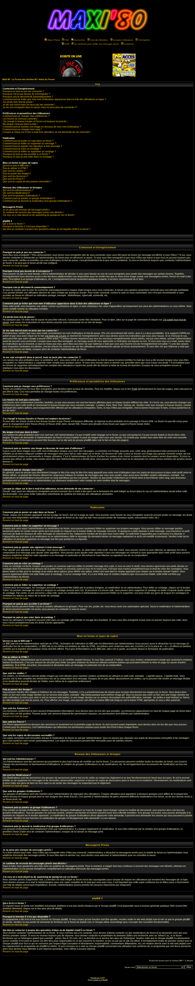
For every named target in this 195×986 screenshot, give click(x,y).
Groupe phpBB (108, 906)
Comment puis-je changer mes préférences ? (26, 116)
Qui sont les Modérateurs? (16, 193)
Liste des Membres (99, 40)
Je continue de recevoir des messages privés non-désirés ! (33, 212)
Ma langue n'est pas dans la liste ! (20, 124)
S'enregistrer (144, 40)
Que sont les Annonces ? (15, 176)
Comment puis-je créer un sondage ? (22, 148)
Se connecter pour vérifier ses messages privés (96, 44)
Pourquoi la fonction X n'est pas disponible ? (26, 226)
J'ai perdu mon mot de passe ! (18, 102)
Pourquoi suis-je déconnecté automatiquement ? (28, 96)
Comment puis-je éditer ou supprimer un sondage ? (29, 151)
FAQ (67, 40)
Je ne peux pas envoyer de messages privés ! (26, 209)
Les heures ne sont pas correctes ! (20, 118)
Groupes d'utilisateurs (123, 40)
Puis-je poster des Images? (17, 173)
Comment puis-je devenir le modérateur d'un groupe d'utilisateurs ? (37, 201)
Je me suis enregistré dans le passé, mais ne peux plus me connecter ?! (40, 107)
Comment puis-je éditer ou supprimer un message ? (29, 143)
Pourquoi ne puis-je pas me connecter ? (23, 91)
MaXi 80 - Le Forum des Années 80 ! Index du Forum (28, 79)
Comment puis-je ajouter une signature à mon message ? (32, 146)
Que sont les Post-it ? (14, 179)
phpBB (102, 978)
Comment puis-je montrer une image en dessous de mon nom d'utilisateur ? (42, 126)
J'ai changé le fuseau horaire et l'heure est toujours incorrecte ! (35, 121)
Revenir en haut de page (15, 265)
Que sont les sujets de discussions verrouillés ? (27, 181)
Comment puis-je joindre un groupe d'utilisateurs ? (29, 198)
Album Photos (53, 40)
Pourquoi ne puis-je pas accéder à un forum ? (26, 154)
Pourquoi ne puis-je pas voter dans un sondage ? (28, 156)
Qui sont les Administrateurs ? (18, 190)
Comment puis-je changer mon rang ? (22, 129)
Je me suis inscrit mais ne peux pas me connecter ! (29, 104)
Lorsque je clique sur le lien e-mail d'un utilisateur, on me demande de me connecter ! (47, 132)
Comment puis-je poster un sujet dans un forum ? (28, 140)
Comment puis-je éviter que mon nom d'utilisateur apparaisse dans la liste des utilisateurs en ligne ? (54, 99)
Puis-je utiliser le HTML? (15, 168)
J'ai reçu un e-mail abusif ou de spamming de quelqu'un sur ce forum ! (39, 215)
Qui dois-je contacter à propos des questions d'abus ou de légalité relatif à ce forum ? (46, 229)
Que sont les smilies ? (14, 171)
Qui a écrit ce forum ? (14, 223)
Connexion (129, 44)
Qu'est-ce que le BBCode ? (17, 165)
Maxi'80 (105, 980)
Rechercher (79, 40)
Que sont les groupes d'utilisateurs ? (21, 195)
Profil (67, 44)
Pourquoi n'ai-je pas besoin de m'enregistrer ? (26, 94)
